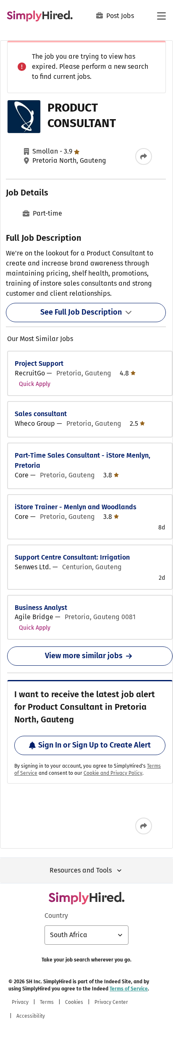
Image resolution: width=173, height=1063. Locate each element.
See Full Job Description (81, 312)
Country (56, 916)
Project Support (39, 363)
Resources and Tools (81, 870)
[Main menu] (161, 16)
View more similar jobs (84, 655)
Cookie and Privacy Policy (113, 773)
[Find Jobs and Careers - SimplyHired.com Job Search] (40, 15)
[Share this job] (143, 156)
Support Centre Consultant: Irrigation (72, 557)
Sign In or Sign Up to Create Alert (94, 745)
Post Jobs (120, 16)
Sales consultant (41, 414)
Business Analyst (41, 608)
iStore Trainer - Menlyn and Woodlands (75, 507)
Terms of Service (129, 989)
